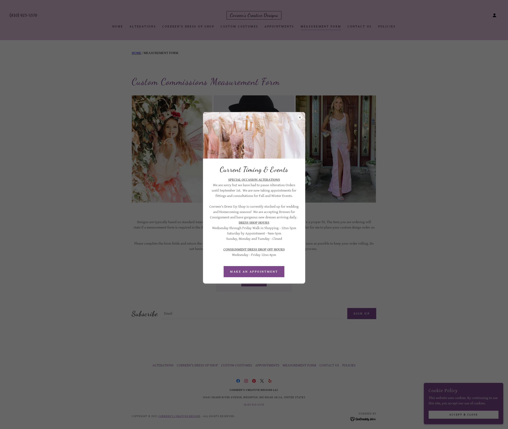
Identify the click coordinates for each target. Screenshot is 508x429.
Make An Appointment (254, 272)
